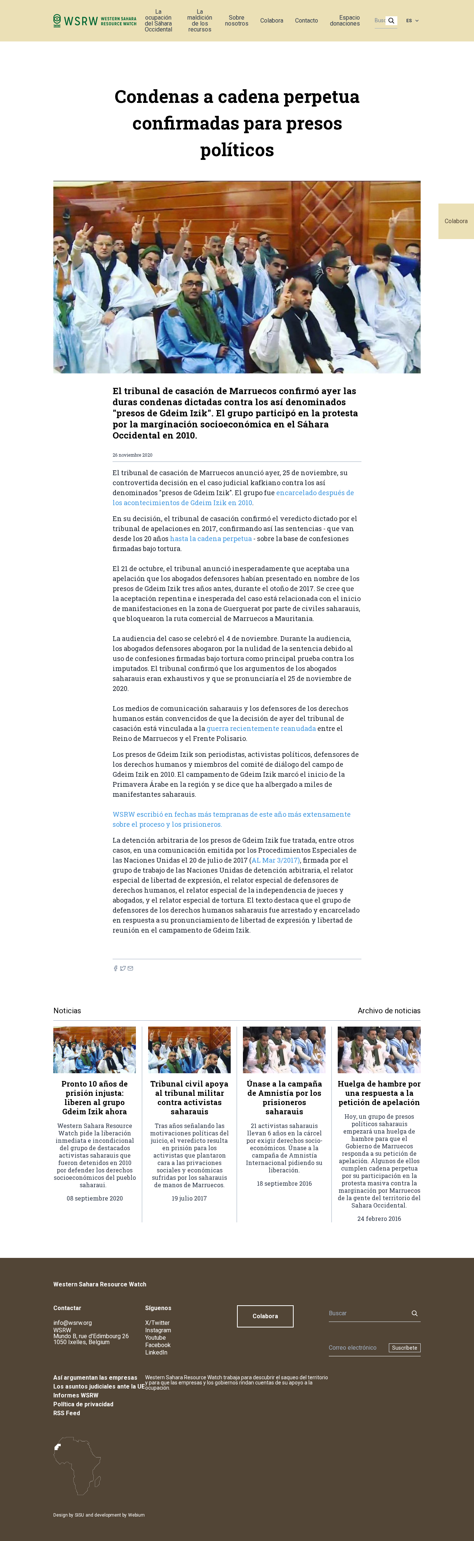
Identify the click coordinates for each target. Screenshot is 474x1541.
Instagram (158, 1330)
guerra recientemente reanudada (261, 728)
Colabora (456, 221)
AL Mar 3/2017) (275, 860)
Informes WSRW (76, 1395)
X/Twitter (157, 1322)
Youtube (155, 1337)
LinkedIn (156, 1352)
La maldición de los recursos (199, 20)
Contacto (306, 20)
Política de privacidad (83, 1404)
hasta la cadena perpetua (211, 538)
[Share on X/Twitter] (123, 968)
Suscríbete (404, 1348)
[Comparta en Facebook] (115, 968)
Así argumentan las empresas (95, 1377)
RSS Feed (66, 1413)
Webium (136, 1515)
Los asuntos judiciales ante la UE (99, 1386)
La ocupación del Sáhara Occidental (158, 20)
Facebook (158, 1345)
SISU (79, 1515)
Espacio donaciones (345, 20)
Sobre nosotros (236, 20)
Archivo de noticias (389, 1010)
